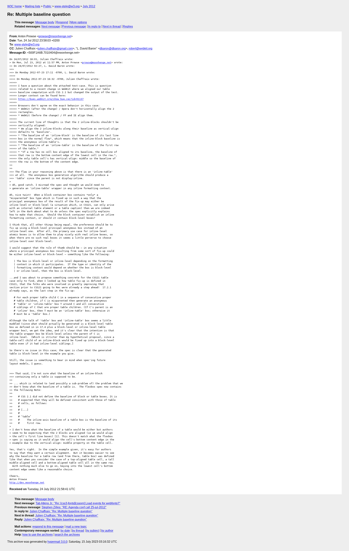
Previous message (74, 26)
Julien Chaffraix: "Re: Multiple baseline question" (61, 511)
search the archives (67, 534)
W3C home (14, 6)
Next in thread (112, 26)
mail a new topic (76, 526)
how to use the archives (37, 534)
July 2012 (89, 6)
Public (47, 6)
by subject (92, 530)
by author (107, 530)
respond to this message (48, 526)
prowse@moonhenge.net (55, 36)
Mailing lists (32, 6)
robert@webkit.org (140, 48)
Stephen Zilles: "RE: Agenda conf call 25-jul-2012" (74, 507)
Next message (50, 26)
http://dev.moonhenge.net (26, 482)
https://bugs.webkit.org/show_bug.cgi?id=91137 (51, 99)
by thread (78, 530)
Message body (44, 22)
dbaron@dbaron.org (113, 48)
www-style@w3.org (67, 6)
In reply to (94, 26)
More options (78, 22)
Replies (128, 26)
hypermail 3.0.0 (57, 541)
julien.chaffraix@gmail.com (55, 48)
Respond (62, 22)
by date (65, 530)
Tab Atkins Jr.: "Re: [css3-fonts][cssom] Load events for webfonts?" (78, 503)
